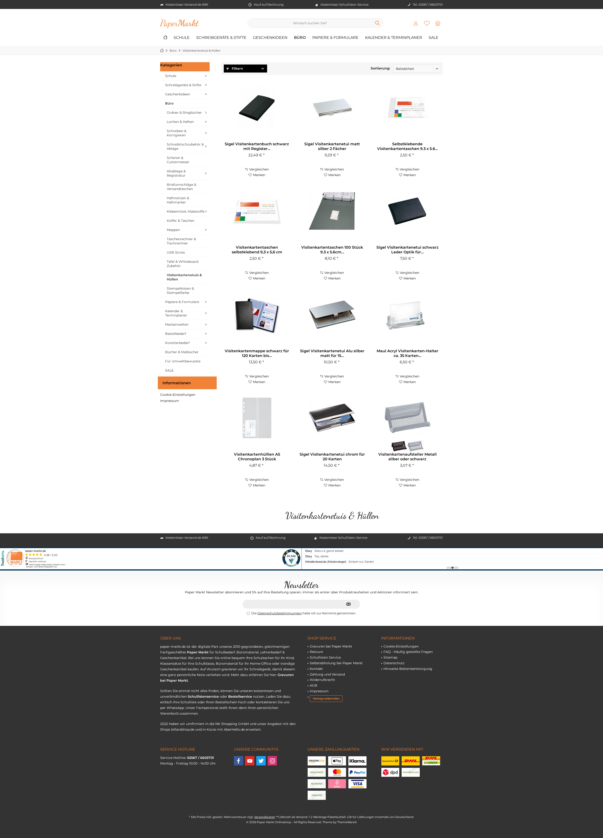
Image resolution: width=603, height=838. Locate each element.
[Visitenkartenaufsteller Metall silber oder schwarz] (407, 418)
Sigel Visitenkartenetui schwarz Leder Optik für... (407, 249)
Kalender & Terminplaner (176, 313)
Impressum (169, 401)
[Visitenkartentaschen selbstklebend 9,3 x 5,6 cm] (256, 211)
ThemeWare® (347, 822)
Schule (170, 76)
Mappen (173, 230)
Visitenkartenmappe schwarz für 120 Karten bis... (257, 353)
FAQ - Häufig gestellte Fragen (408, 652)
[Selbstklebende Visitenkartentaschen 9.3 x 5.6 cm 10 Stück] (407, 107)
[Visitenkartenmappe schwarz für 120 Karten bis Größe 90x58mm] (256, 314)
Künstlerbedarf (177, 343)
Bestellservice (240, 696)
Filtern (237, 68)
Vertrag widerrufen (326, 698)
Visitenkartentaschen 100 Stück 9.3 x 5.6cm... (332, 249)
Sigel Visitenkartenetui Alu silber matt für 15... (332, 353)
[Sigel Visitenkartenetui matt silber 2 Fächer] (332, 107)
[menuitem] (438, 23)
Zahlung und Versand (327, 674)
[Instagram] (272, 760)
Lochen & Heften (180, 122)
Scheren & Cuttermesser (178, 160)
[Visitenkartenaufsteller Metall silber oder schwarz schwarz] (399, 446)
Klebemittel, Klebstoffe (185, 211)
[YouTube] (249, 760)
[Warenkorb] (438, 23)
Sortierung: (380, 68)
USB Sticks (176, 252)
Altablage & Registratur (176, 173)
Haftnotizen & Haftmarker (178, 200)
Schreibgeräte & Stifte (183, 85)
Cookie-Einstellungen (177, 395)
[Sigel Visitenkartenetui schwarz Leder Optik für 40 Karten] (407, 211)
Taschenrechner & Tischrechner (181, 241)
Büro (169, 103)
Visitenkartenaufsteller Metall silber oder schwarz (407, 456)
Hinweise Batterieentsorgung (407, 669)
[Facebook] (238, 760)
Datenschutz (393, 663)
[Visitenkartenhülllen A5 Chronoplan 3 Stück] (256, 418)
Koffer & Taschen (180, 221)
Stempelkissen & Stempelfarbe (180, 290)
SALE (169, 370)
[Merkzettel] (427, 23)
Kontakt (316, 669)
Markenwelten (176, 324)
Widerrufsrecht (322, 680)
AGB (313, 685)
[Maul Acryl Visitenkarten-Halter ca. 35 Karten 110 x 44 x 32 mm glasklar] (407, 314)
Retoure (316, 652)
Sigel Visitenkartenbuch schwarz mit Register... (257, 146)
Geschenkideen (177, 94)
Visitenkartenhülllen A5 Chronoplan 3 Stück (257, 456)
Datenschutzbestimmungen (279, 613)
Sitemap (390, 657)
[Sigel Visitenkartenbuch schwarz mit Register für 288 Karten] (256, 107)
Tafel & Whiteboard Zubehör (182, 263)
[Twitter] (261, 760)
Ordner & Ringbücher (184, 112)
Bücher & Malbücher (182, 352)
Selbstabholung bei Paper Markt (336, 663)
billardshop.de (182, 729)
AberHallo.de (234, 729)
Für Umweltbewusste (182, 361)
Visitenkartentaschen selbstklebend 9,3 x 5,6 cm (257, 249)
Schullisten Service (325, 657)
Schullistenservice (203, 696)
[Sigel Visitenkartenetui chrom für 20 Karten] (332, 418)
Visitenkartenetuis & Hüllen (184, 277)
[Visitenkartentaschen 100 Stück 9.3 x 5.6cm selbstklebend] (332, 211)
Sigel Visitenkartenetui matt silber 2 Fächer (332, 146)
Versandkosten (264, 817)
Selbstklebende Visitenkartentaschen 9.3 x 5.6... (407, 146)
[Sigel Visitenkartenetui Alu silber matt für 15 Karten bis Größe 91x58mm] (332, 314)
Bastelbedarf (175, 334)
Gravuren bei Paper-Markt (331, 646)
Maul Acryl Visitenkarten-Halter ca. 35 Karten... (407, 353)
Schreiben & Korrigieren (176, 133)
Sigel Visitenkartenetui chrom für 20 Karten (332, 456)
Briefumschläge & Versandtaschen (181, 186)
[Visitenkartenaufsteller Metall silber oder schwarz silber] (415, 446)
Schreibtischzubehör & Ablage (185, 146)
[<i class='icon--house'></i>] (165, 37)
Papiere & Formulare (182, 302)
